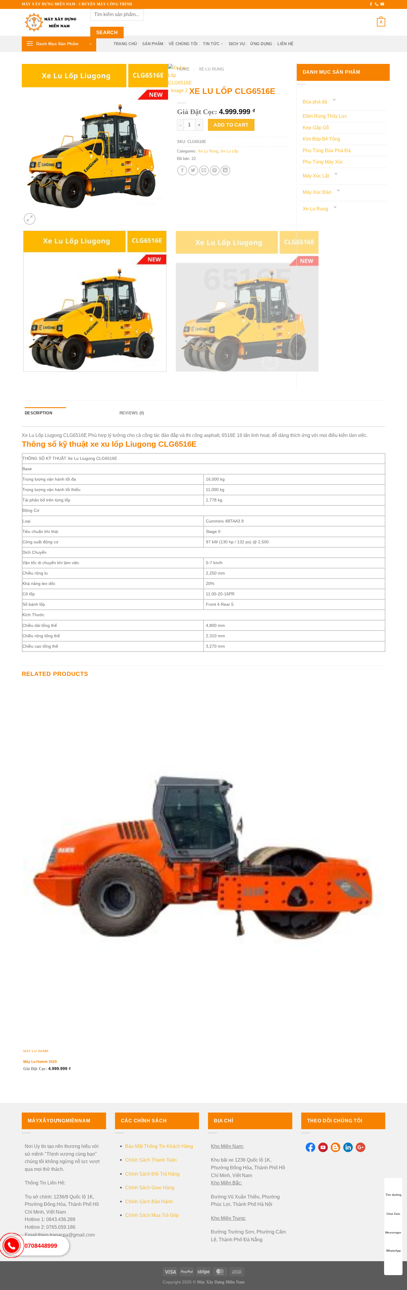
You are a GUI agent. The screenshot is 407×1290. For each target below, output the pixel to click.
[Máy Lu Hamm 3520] (203, 864)
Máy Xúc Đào (317, 192)
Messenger (393, 1232)
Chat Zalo (393, 1213)
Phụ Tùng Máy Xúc (323, 161)
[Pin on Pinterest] (215, 170)
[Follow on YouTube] (382, 4)
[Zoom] (29, 219)
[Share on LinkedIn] (225, 170)
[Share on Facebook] (182, 170)
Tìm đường (393, 1194)
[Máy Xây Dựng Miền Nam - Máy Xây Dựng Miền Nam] (51, 22)
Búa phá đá (315, 101)
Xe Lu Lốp (229, 151)
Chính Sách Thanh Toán (151, 1159)
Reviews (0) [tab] (131, 413)
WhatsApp (393, 1250)
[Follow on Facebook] (371, 4)
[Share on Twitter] (193, 170)
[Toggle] (334, 100)
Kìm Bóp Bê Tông (321, 138)
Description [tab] (38, 413)
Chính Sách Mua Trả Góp (152, 1215)
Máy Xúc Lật (316, 175)
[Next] (44, 215)
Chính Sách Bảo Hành (149, 1201)
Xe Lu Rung (211, 69)
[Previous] (24, 377)
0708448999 (40, 1245)
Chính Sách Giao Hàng (149, 1187)
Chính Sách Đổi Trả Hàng (152, 1173)
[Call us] (376, 4)
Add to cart (231, 125)
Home (183, 69)
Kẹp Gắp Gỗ (316, 127)
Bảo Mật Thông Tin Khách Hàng (159, 1146)
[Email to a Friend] (204, 170)
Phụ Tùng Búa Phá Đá (327, 150)
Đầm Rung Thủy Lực (325, 116)
